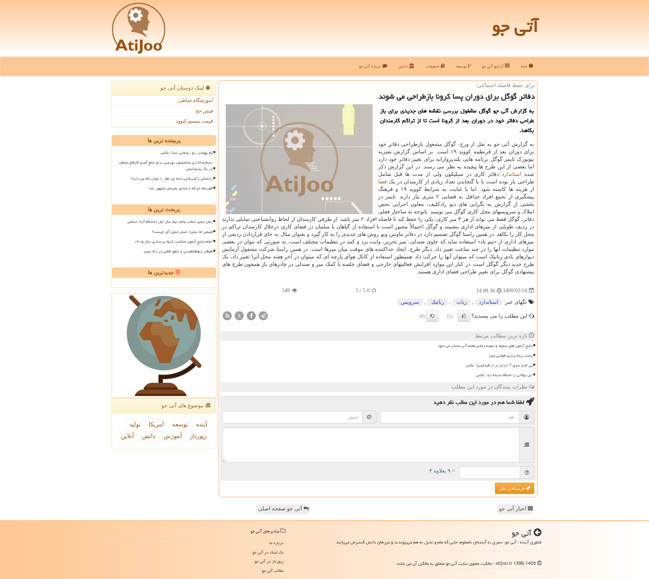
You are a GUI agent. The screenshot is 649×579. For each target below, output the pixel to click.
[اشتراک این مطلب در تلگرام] (263, 315)
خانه (525, 66)
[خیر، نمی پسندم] (432, 316)
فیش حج (204, 111)
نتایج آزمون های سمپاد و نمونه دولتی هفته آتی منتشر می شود (485, 346)
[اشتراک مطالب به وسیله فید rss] (227, 315)
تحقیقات (433, 66)
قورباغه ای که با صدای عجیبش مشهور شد (181, 188)
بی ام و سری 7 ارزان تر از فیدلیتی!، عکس (499, 365)
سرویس (410, 302)
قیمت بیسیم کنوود (194, 121)
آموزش (172, 436)
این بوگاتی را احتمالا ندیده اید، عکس (504, 375)
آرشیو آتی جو (493, 66)
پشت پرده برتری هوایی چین (511, 355)
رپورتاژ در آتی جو (269, 561)
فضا (382, 181)
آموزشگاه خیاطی (195, 100)
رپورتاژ (198, 436)
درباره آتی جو (370, 66)
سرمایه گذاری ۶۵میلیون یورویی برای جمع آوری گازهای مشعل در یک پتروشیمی (166, 165)
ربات (461, 302)
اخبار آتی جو (513, 509)
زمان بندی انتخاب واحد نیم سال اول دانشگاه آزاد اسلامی (170, 221)
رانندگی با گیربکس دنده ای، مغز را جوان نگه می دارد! (172, 178)
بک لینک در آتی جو (268, 552)
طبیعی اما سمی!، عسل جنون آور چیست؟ (182, 232)
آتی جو (515, 26)
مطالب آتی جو (273, 570)
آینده (201, 424)
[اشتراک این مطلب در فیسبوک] (251, 315)
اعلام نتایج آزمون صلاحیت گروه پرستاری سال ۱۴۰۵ (173, 241)
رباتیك (437, 302)
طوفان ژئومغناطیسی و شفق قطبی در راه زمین (178, 251)
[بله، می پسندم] (464, 316)
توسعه (462, 66)
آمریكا (156, 424)
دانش (403, 66)
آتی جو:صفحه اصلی (280, 509)
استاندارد (511, 174)
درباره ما (276, 543)
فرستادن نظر (512, 488)
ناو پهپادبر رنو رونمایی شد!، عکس (187, 152)
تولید (134, 424)
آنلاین (127, 436)
